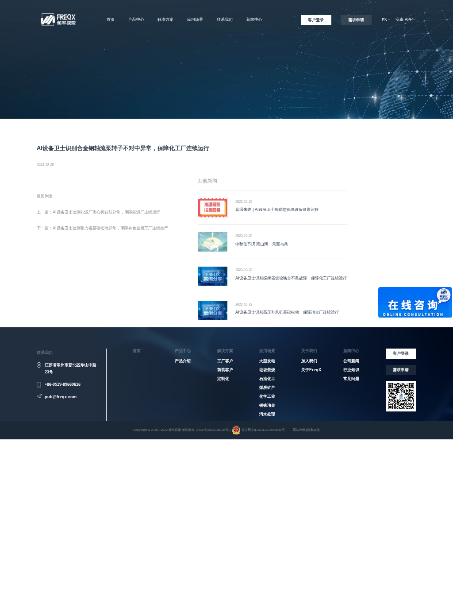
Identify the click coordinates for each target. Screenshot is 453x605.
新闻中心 (254, 19)
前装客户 (225, 370)
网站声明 (299, 430)
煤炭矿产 (267, 387)
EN (385, 20)
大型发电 (267, 361)
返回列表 (45, 196)
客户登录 (316, 20)
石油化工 (267, 378)
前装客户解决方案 (165, 48)
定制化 (223, 378)
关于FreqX (224, 34)
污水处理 (267, 414)
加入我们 (225, 48)
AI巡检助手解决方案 (166, 61)
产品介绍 (183, 361)
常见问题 (351, 378)
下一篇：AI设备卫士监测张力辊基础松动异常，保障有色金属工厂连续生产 (102, 228)
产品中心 (136, 19)
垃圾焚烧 (267, 370)
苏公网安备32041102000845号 (263, 430)
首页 (111, 19)
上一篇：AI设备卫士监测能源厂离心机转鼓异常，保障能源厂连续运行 (98, 212)
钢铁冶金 (267, 405)
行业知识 (351, 370)
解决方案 (165, 19)
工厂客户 (225, 361)
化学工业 (267, 396)
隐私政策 (313, 430)
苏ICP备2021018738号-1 (213, 430)
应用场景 (195, 19)
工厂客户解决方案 (165, 34)
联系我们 (225, 19)
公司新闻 (351, 361)
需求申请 (356, 20)
